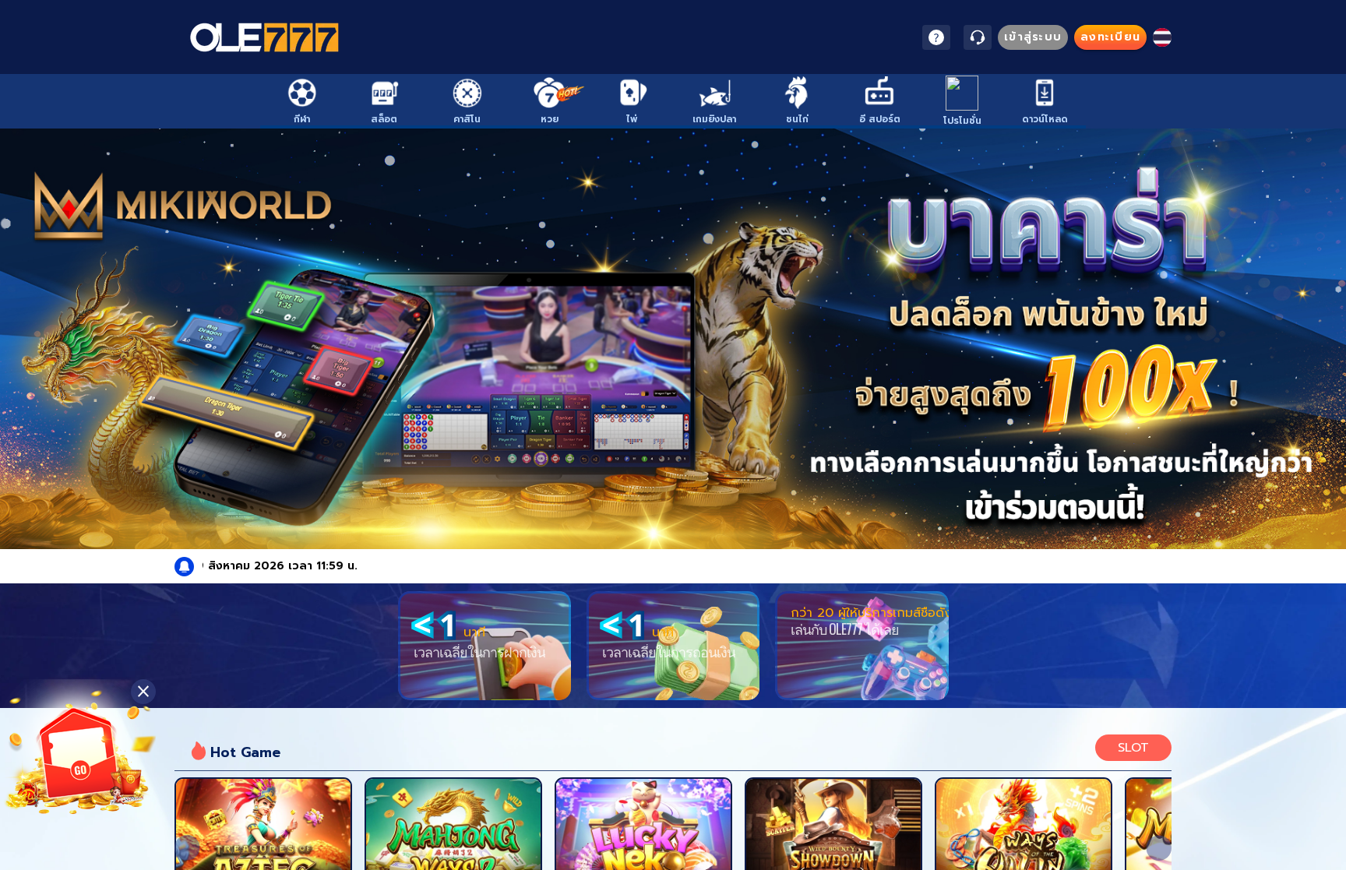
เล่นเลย (263, 838)
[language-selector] (1162, 37)
